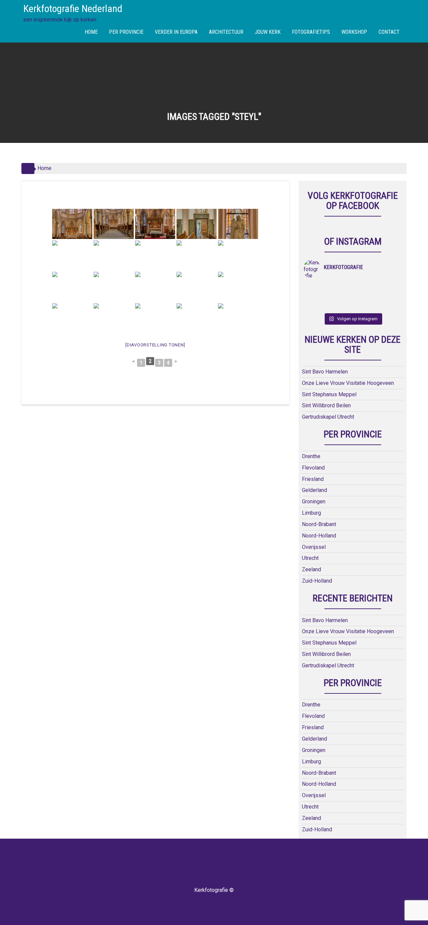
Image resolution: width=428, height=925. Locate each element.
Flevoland (313, 468)
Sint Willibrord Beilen (326, 405)
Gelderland (314, 490)
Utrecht (310, 558)
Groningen (313, 501)
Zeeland (311, 569)
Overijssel (314, 547)
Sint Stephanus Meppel (329, 394)
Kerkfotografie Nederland (72, 8)
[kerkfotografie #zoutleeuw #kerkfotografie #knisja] (315, 288)
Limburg (311, 513)
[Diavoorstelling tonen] (155, 344)
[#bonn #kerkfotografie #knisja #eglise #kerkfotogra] (340, 297)
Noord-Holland (319, 535)
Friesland (313, 479)
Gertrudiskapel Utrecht (328, 417)
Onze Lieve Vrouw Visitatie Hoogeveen (348, 383)
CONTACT (389, 32)
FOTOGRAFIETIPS (311, 32)
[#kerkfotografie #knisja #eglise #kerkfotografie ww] (340, 305)
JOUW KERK (268, 32)
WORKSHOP (354, 32)
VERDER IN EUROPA (176, 32)
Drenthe (311, 456)
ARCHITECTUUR (226, 32)
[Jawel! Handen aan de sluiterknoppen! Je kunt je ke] (315, 297)
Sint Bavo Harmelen (325, 371)
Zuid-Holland (317, 581)
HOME (91, 32)
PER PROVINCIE (126, 32)
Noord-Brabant (319, 524)
